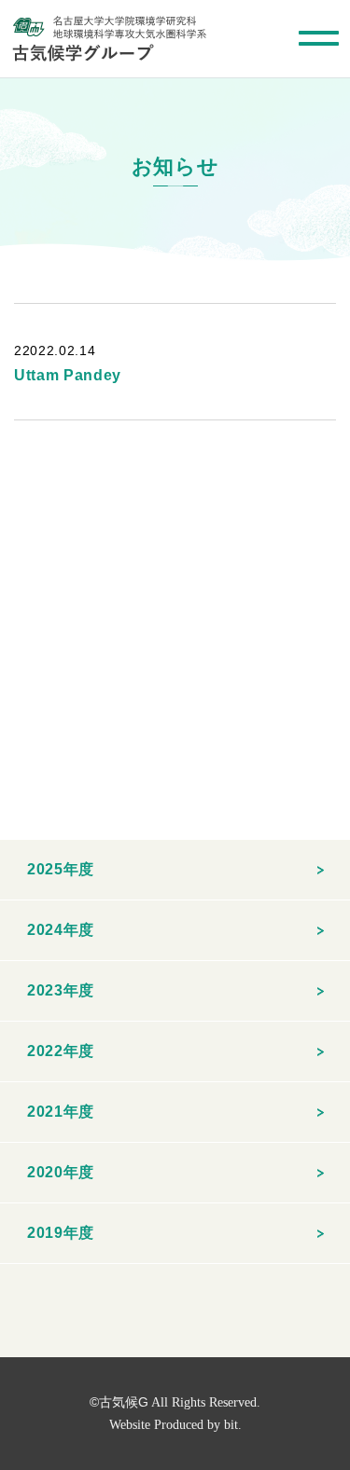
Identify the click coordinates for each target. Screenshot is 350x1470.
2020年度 (60, 1172)
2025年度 (60, 869)
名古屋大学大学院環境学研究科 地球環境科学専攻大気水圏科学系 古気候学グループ (109, 39)
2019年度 (60, 1233)
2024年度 (60, 930)
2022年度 (60, 1051)
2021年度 (60, 1112)
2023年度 (60, 990)
